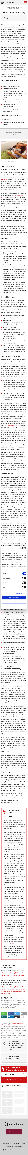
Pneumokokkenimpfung (13, 903)
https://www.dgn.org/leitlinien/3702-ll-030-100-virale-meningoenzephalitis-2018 (13, 975)
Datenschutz (9, 1146)
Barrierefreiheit (21, 1150)
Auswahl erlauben (14, 601)
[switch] (24, 578)
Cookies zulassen (14, 597)
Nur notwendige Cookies (14, 606)
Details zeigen (19, 593)
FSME (13, 944)
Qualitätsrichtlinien (8, 1150)
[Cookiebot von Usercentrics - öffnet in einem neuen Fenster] (20, 548)
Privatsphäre (19, 1146)
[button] (4, 1013)
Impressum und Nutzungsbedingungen (14, 1143)
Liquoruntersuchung (12, 426)
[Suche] (21, 2)
